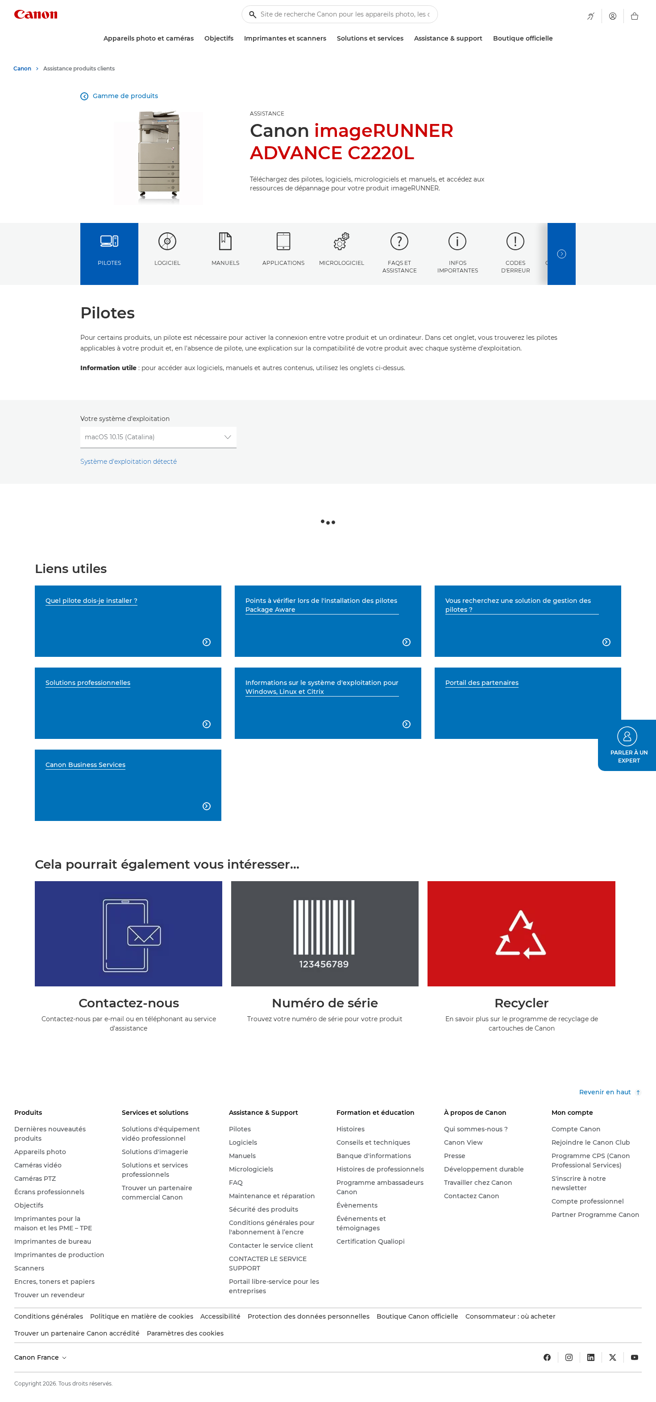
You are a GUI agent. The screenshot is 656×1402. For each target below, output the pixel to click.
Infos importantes (457, 267)
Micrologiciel (341, 263)
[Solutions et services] (407, 38)
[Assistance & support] (486, 38)
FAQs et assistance (399, 267)
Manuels (225, 263)
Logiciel (167, 263)
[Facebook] (547, 1357)
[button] (627, 745)
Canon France (37, 1357)
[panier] (634, 16)
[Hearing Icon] (591, 16)
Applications (283, 263)
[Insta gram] (569, 1357)
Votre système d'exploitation (125, 419)
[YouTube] (634, 1357)
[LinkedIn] (590, 1357)
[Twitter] (612, 1357)
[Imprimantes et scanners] (329, 38)
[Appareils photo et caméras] (197, 38)
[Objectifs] (237, 38)
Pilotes (109, 263)
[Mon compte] (613, 16)
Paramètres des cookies (185, 1333)
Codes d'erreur (515, 267)
